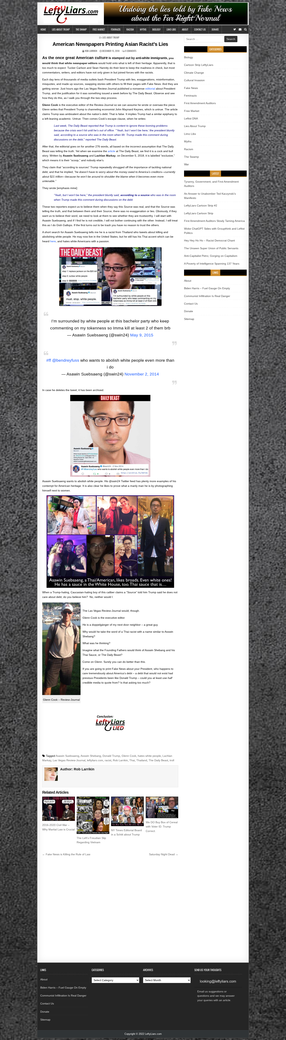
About (185, 29)
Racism (130, 29)
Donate (215, 29)
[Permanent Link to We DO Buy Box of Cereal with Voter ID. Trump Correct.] (162, 807)
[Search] (245, 29)
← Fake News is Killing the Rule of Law (66, 854)
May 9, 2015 (141, 335)
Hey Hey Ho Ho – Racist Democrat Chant (209, 240)
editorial (150, 88)
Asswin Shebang (91, 755)
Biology (156, 29)
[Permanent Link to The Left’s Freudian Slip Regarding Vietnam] (93, 815)
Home (43, 29)
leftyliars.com (95, 760)
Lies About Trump (61, 29)
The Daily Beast (158, 760)
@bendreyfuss (65, 360)
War (186, 164)
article (111, 151)
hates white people (149, 755)
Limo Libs (171, 29)
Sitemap (189, 319)
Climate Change (194, 72)
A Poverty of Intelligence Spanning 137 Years (211, 263)
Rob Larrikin (91, 50)
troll (172, 760)
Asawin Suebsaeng (67, 755)
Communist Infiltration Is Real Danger (207, 296)
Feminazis (115, 29)
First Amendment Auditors (200, 103)
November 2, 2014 (142, 374)
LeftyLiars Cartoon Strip (198, 213)
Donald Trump (111, 755)
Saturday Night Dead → (163, 854)
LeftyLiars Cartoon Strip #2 (200, 205)
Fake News (191, 88)
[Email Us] (240, 29)
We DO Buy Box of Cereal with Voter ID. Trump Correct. (162, 827)
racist (108, 760)
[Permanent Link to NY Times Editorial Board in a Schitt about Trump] (127, 811)
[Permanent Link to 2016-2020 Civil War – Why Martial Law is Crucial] (58, 809)
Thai (132, 760)
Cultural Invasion (194, 80)
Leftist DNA (191, 118)
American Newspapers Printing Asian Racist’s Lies (110, 44)
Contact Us (200, 29)
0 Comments (130, 50)
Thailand (141, 760)
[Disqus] (110, 911)
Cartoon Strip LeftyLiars (198, 64)
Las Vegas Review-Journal (69, 760)
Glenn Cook (129, 755)
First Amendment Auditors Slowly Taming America (214, 220)
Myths (143, 29)
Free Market (99, 29)
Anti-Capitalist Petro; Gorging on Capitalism (210, 255)
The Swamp (81, 29)
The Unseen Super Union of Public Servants (211, 248)
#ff (48, 360)
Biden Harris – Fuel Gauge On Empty (207, 288)
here (53, 241)
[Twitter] (234, 29)
